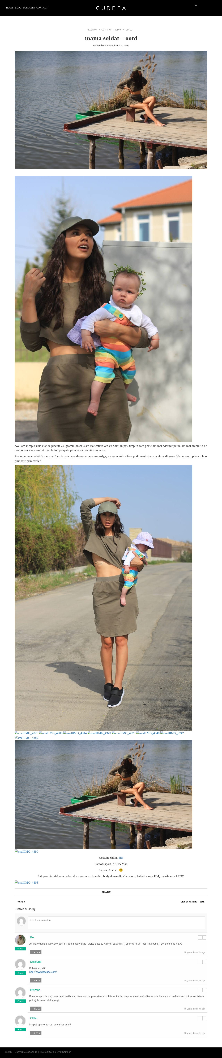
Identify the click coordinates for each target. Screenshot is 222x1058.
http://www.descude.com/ (43, 971)
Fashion (92, 29)
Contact (42, 7)
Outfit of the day (111, 29)
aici (121, 857)
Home (9, 7)
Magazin (29, 7)
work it (21, 901)
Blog (18, 7)
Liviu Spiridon (64, 1051)
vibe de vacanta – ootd (192, 901)
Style (129, 29)
